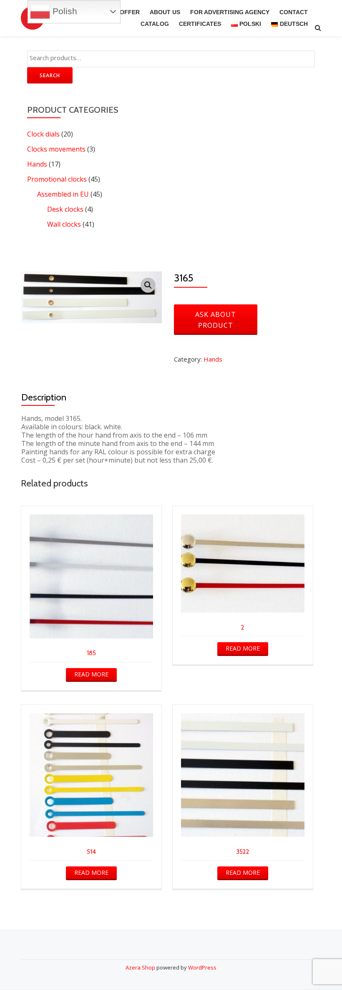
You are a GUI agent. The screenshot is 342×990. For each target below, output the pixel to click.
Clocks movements (56, 149)
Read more (91, 674)
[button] (148, 285)
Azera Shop (140, 967)
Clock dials (43, 134)
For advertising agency (229, 12)
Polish (63, 11)
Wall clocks (64, 224)
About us (165, 12)
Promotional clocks (57, 179)
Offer (130, 12)
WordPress (202, 967)
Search (50, 75)
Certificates (200, 23)
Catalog (155, 23)
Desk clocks (65, 209)
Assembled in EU (63, 194)
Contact (293, 12)
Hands (37, 164)
